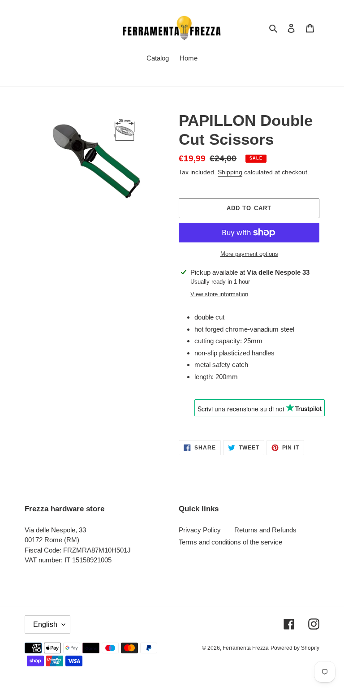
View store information (219, 294)
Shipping (230, 172)
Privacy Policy (200, 530)
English (45, 624)
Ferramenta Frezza (246, 648)
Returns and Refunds (265, 530)
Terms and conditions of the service (230, 542)
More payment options (249, 253)
